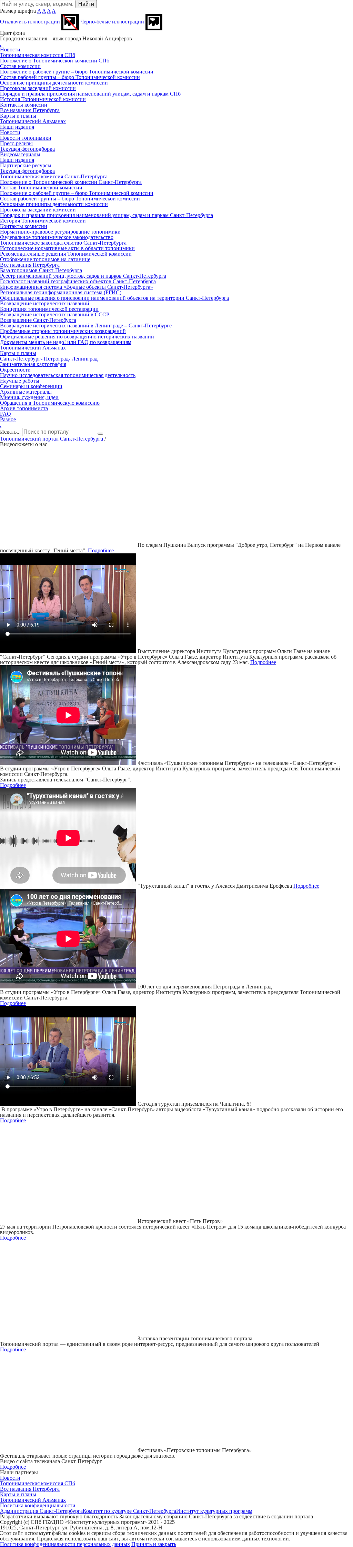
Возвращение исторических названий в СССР (54, 314)
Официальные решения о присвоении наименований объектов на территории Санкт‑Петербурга (114, 298)
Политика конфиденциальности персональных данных (65, 1544)
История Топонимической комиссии (43, 99)
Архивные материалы (26, 392)
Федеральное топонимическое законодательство (56, 237)
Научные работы (19, 381)
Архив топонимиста (24, 408)
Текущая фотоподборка (27, 149)
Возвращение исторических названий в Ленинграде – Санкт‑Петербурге (86, 325)
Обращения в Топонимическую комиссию (50, 403)
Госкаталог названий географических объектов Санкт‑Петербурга (78, 281)
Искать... (10, 432)
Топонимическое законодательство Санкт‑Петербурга (63, 243)
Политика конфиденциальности (37, 1505)
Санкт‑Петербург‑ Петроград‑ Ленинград (49, 359)
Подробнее (101, 550)
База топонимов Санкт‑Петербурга (41, 270)
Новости (10, 49)
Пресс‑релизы (16, 143)
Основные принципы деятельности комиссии (54, 83)
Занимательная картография (33, 364)
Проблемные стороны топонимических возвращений (63, 331)
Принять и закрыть (153, 1544)
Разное (8, 419)
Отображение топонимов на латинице (45, 259)
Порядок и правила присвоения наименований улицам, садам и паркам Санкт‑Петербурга (106, 215)
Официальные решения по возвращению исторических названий (77, 336)
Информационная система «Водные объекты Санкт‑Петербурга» (76, 287)
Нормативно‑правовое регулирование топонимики (60, 232)
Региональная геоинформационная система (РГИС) (60, 292)
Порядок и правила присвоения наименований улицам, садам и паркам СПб (90, 94)
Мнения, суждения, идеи (29, 397)
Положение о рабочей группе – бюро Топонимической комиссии (76, 72)
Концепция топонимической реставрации (49, 309)
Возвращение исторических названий (44, 303)
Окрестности (15, 370)
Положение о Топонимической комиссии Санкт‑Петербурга (71, 182)
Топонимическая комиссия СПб (37, 55)
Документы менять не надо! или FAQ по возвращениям (65, 342)
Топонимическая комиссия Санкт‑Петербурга (54, 176)
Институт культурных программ (214, 1511)
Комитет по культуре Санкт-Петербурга (129, 1511)
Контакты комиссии (23, 105)
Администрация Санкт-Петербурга (41, 1511)
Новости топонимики (25, 138)
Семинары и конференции (31, 386)
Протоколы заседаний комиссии (38, 88)
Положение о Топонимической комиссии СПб (54, 60)
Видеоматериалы (20, 154)
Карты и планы (18, 116)
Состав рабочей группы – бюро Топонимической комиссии (70, 77)
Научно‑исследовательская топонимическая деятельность (67, 375)
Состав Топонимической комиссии (41, 187)
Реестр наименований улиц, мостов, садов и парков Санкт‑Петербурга (83, 276)
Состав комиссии (20, 66)
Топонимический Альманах (33, 121)
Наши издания (17, 127)
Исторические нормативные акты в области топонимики (67, 248)
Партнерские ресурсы (25, 165)
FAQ (5, 414)
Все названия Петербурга (30, 110)
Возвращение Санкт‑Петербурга (38, 320)
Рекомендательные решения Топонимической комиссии (66, 254)
